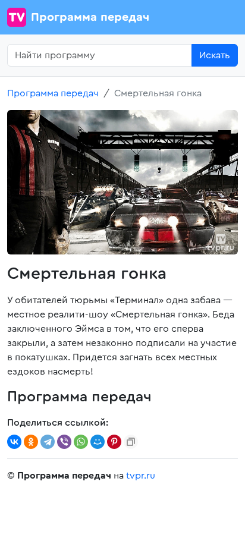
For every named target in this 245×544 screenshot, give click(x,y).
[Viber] (64, 442)
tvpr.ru (140, 475)
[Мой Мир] (97, 442)
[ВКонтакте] (14, 442)
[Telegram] (47, 442)
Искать (214, 55)
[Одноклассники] (31, 442)
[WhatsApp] (81, 442)
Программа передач (90, 17)
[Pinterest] (114, 442)
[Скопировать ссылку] (131, 442)
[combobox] (99, 55)
